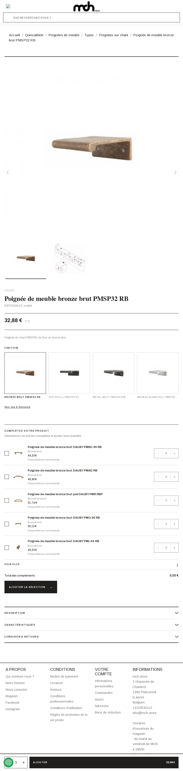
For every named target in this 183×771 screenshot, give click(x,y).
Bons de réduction (108, 712)
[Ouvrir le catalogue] (8, 6)
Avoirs (99, 699)
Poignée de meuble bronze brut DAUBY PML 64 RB (63, 541)
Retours (56, 689)
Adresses (102, 706)
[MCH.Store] (86, 6)
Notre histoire (15, 683)
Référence (13, 305)
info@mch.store (144, 713)
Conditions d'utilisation (66, 708)
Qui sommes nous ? (20, 676)
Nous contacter (16, 689)
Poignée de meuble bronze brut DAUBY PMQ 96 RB (64, 517)
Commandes (104, 693)
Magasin (12, 696)
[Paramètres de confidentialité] (8, 762)
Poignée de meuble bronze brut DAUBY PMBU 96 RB (65, 447)
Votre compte (103, 671)
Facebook (12, 702)
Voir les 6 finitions (17, 407)
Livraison (56, 683)
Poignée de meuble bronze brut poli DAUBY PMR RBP (65, 494)
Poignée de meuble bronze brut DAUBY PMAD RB (62, 470)
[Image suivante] (174, 172)
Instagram (13, 709)
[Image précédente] (8, 172)
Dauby (9, 290)
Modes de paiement (64, 676)
